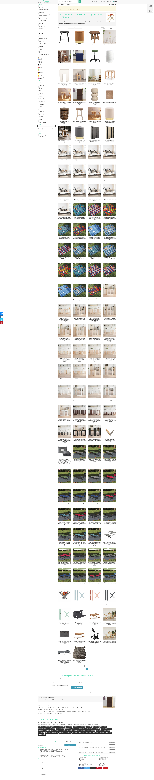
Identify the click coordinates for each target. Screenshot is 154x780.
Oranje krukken (74, 728)
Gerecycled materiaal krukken (106, 728)
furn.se (41, 767)
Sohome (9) (41, 111)
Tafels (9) (41, 17)
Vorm (39, 131)
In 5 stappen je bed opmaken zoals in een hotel (97, 749)
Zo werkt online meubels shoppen (87, 764)
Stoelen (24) (41, 10)
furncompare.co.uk (43, 775)
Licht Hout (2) (41, 77)
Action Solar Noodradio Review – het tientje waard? (97, 744)
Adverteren (102, 763)
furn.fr (41, 760)
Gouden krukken (81, 732)
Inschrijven (70, 745)
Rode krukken (63, 730)
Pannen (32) (41, 7)
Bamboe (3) (41, 41)
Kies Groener (42, 752)
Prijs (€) (39, 124)
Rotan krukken (40, 726)
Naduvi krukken (82, 726)
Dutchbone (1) (42, 101)
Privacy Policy (82, 765)
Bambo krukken (76, 730)
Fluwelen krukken (62, 726)
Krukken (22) (41, 12)
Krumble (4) (41, 85)
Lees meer (150, 11)
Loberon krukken (103, 726)
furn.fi (41, 773)
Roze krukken (102, 732)
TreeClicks (42, 749)
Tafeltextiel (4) (42, 21)
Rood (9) (40, 67)
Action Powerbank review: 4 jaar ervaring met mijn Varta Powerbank (97, 747)
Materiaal (40, 31)
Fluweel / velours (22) (43, 38)
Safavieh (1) (41, 98)
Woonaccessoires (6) (43, 18)
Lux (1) (40, 90)
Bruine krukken (74, 732)
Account (109, 1)
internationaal (51, 754)
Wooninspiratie (103, 764)
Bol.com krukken (96, 726)
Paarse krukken (68, 728)
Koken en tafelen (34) (43, 6)
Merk (39, 80)
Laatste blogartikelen (83, 740)
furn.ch (41, 768)
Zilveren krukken (95, 732)
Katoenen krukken (55, 732)
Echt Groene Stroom (44, 751)
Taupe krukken (98, 730)
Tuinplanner (102, 762)
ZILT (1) (40, 91)
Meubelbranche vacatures (105, 757)
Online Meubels (83, 757)
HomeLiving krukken (106, 730)
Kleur (39, 56)
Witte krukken (61, 732)
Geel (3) (40, 73)
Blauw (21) (41, 59)
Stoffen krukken (108, 732)
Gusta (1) (41, 93)
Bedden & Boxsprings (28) (44, 9)
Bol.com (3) (41, 114)
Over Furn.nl (82, 758)
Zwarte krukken (89, 726)
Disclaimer (82, 760)
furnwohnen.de (43, 774)
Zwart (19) (41, 64)
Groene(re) (47, 1)
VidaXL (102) (41, 82)
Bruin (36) (41, 58)
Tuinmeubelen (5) (42, 20)
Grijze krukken (83, 730)
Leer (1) (40, 48)
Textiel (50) (41, 33)
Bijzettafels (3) (42, 23)
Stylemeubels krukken (89, 728)
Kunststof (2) (41, 46)
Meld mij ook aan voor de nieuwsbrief (60, 685)
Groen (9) (41, 69)
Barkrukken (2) (42, 28)
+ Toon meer (40, 30)
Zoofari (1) (41, 96)
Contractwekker (43, 755)
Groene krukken (41, 732)
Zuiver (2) (41, 88)
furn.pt (41, 770)
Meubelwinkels (83, 763)
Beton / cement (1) (43, 52)
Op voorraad (41, 136)
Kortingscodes (103, 759)
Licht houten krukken (49, 730)
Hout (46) (41, 35)
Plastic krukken (47, 732)
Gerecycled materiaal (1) (44, 54)
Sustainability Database (44, 756)
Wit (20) (40, 62)
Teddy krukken (68, 732)
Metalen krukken (69, 726)
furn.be (41, 761)
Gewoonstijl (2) (42, 117)
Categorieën (40, 4)
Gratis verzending (42, 135)
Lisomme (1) (41, 95)
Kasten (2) (41, 25)
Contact (102, 765)
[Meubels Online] (59, 5)
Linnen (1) (41, 51)
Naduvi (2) (41, 116)
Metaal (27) (41, 37)
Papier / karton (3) (42, 43)
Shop (39, 108)
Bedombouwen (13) (43, 15)
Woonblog (82, 759)
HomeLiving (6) (42, 113)
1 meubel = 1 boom (104, 760)
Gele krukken (57, 730)
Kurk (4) (40, 40)
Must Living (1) (42, 104)
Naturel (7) (41, 70)
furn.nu (41, 764)
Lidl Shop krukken (48, 726)
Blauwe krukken (88, 732)
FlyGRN (41, 750)
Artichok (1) (41, 99)
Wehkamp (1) (41, 119)
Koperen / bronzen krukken (43, 728)
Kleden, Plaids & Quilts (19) (44, 14)
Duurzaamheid (103, 758)
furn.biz (41, 772)
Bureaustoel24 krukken (91, 730)
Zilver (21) (41, 61)
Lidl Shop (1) (41, 121)
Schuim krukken (81, 728)
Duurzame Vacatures (44, 754)
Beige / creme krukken (60, 728)
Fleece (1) (41, 49)
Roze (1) (40, 78)
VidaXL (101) (41, 110)
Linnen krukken (97, 728)
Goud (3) (40, 75)
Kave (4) (40, 83)
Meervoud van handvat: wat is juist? (97, 742)
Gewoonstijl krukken (41, 734)
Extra (39, 133)
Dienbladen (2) (42, 26)
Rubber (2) (41, 44)
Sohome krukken (52, 728)
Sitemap (82, 762)
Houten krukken (69, 730)
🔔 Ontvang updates (77, 687)
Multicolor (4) (41, 72)
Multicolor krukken (41, 730)
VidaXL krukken (54, 726)
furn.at (41, 763)
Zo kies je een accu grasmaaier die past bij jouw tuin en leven (97, 752)
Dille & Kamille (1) (42, 122)
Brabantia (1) (41, 102)
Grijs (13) (41, 66)
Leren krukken (75, 726)
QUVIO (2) (41, 87)
